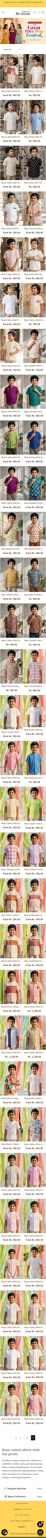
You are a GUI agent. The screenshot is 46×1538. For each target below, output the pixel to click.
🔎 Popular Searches (23, 1488)
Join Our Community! (22, 1521)
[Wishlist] (38, 12)
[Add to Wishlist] (3, 57)
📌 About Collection (23, 1496)
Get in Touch (22, 1515)
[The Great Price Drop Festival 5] (23, 31)
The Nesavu (22, 1503)
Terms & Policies (22, 1509)
